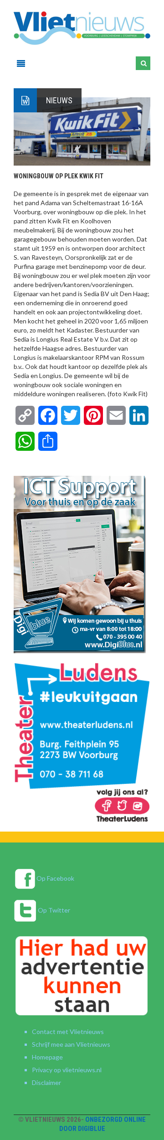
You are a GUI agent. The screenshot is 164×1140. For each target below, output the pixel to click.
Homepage (47, 1057)
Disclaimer (46, 1082)
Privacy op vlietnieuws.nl (67, 1070)
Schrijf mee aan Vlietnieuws (71, 1044)
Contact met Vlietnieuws (68, 1031)
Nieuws (59, 100)
